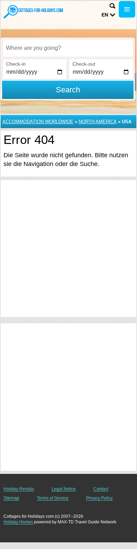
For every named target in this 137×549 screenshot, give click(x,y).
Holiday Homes (18, 522)
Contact (100, 489)
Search (68, 89)
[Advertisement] (68, 248)
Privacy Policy (99, 498)
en (105, 15)
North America (98, 121)
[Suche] (112, 5)
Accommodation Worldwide (37, 121)
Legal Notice (64, 489)
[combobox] (67, 48)
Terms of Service (52, 498)
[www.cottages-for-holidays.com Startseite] (33, 12)
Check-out (83, 64)
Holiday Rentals (19, 489)
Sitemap (11, 498)
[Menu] (127, 9)
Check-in (16, 64)
